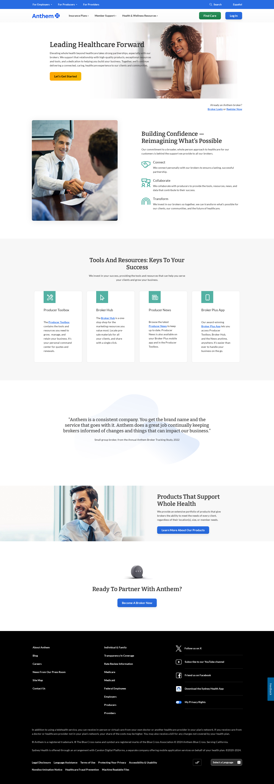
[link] (46, 15)
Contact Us (39, 688)
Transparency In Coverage (119, 655)
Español (237, 4)
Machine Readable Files (115, 769)
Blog (35, 655)
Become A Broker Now (137, 603)
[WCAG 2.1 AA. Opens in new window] (197, 762)
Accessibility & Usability (143, 762)
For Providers (91, 6)
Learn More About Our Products (183, 530)
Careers (37, 663)
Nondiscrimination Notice (47, 769)
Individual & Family (115, 647)
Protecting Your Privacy (112, 762)
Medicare (109, 672)
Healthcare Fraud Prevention (82, 769)
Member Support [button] (105, 15)
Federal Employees (115, 688)
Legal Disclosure (41, 762)
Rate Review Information (118, 663)
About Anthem (41, 647)
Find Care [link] (210, 15)
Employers (110, 696)
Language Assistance (65, 762)
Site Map (38, 680)
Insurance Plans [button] (78, 15)
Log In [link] (234, 15)
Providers (110, 713)
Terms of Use (87, 762)
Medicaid (109, 680)
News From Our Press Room (49, 672)
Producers (110, 704)
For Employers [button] (41, 4)
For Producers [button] (66, 4)
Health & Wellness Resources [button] (139, 15)
